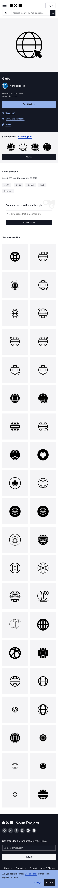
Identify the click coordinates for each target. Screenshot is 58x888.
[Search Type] (7, 13)
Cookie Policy (31, 873)
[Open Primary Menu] (4, 6)
